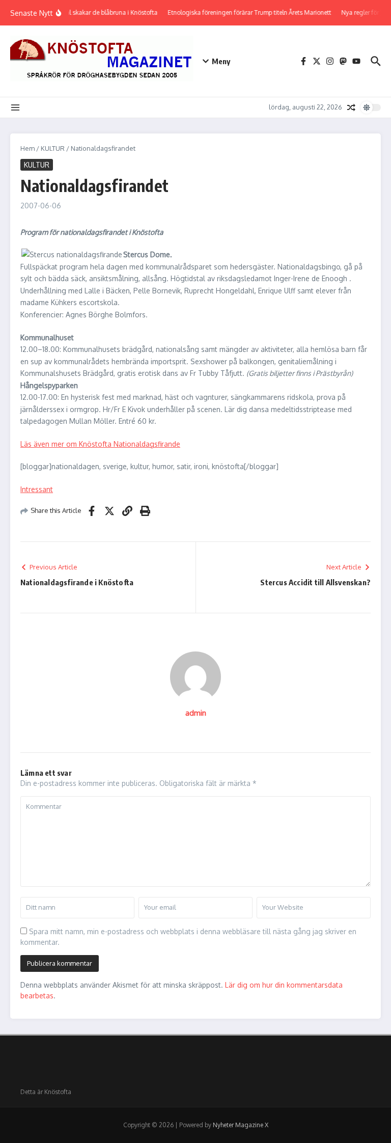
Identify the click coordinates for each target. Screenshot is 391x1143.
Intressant (36, 489)
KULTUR (53, 148)
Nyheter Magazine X (240, 1125)
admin (195, 713)
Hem (27, 148)
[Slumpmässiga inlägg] (351, 107)
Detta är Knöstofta (45, 1092)
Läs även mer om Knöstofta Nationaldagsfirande (100, 444)
